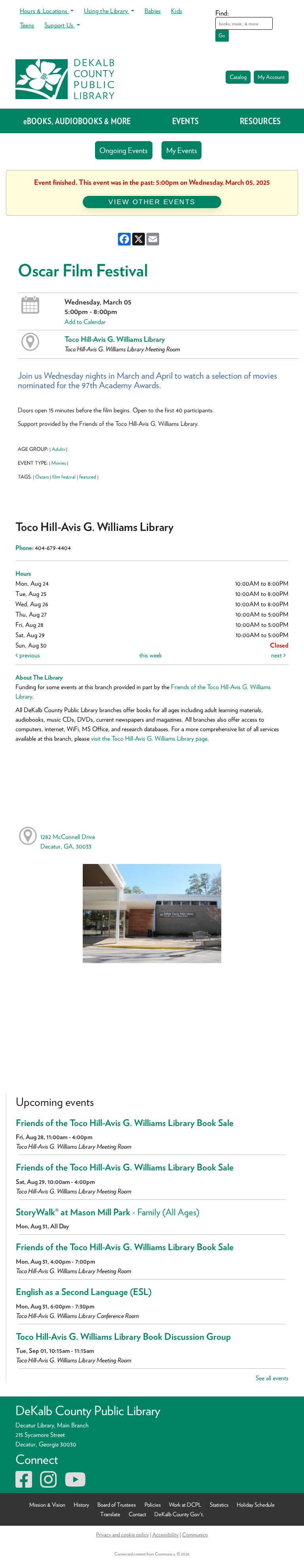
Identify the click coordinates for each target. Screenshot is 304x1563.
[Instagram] (48, 1484)
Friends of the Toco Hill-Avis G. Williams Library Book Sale (125, 1122)
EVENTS (185, 121)
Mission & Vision (47, 1504)
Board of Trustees (116, 1504)
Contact (137, 1514)
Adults (58, 449)
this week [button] (150, 655)
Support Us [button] (59, 25)
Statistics (219, 1504)
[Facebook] (23, 1484)
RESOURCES (260, 121)
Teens (27, 25)
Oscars (42, 477)
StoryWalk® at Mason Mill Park (108, 1212)
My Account (271, 77)
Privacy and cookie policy (122, 1534)
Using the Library (106, 11)
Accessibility (165, 1534)
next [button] (277, 655)
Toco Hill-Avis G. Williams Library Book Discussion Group (123, 1336)
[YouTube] (75, 1484)
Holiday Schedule (256, 1504)
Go (221, 35)
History (81, 1504)
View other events (152, 202)
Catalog (238, 77)
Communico (195, 1534)
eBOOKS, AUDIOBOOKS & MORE (77, 121)
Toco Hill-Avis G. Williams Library (115, 339)
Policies (152, 1504)
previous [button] (29, 655)
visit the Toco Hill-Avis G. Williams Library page (149, 738)
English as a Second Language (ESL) (84, 1291)
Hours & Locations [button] (44, 11)
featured (87, 477)
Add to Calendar (85, 322)
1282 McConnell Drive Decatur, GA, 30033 (67, 841)
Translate (110, 1514)
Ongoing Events (123, 150)
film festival (64, 477)
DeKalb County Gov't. (179, 1514)
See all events (272, 1378)
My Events (181, 150)
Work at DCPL (185, 1504)
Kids (176, 11)
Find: (222, 13)
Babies (152, 11)
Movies (58, 463)
